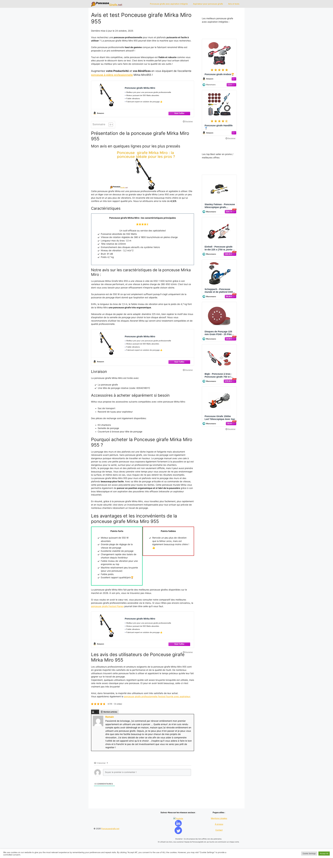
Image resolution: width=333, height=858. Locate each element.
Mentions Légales (219, 818)
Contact (219, 830)
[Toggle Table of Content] (109, 124)
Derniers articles (110, 712)
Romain (109, 716)
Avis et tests (233, 4)
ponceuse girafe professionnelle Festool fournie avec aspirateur (157, 696)
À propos (219, 824)
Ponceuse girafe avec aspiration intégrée (169, 4)
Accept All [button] (324, 853)
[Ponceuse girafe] (107, 4)
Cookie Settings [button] (309, 853)
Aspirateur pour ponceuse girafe (208, 4)
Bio (96, 712)
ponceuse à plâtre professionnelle (112, 74)
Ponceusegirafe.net (110, 828)
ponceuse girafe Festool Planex (107, 606)
